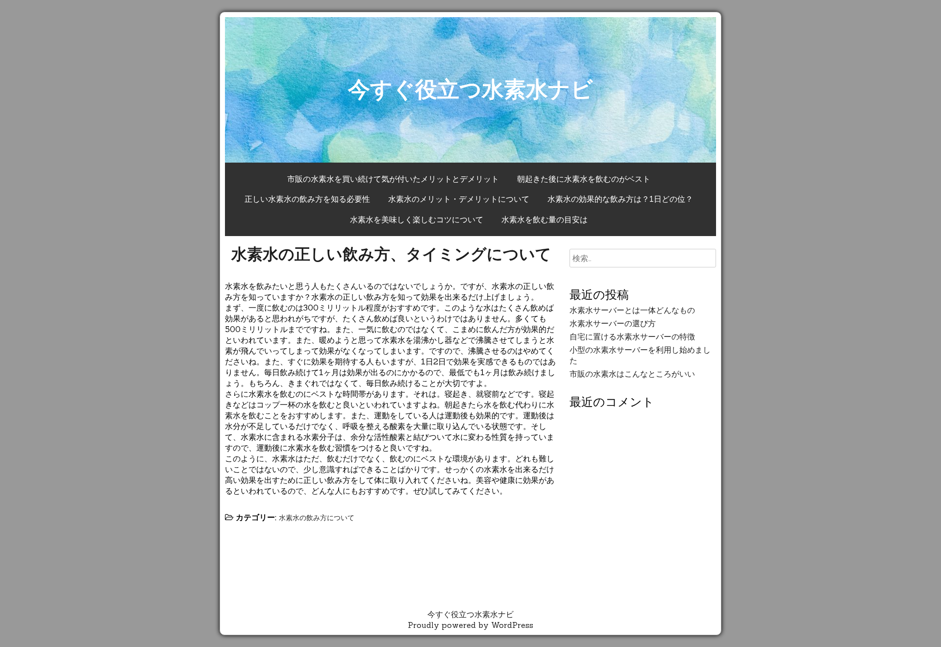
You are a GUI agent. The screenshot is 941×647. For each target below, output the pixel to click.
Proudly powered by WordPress (470, 625)
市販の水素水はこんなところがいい (632, 374)
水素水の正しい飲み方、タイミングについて (391, 254)
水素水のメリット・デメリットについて (458, 199)
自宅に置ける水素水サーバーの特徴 (632, 336)
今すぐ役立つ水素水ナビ (470, 89)
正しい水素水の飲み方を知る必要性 (307, 199)
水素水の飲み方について (316, 517)
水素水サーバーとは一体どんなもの (632, 310)
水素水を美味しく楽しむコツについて (416, 219)
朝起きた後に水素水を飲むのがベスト (583, 179)
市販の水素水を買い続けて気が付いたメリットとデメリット (393, 179)
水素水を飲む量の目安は (544, 219)
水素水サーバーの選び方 (613, 323)
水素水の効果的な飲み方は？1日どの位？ (620, 199)
